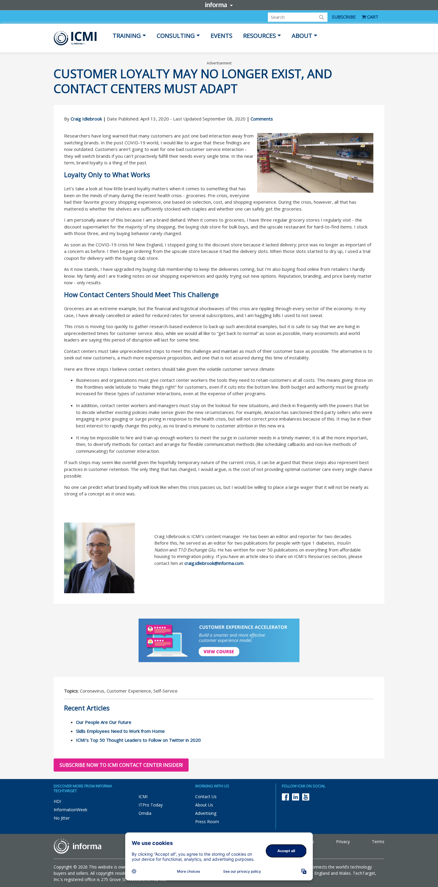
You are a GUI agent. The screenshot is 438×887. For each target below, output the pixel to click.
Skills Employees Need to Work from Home (120, 731)
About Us (204, 805)
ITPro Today (151, 805)
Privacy (343, 841)
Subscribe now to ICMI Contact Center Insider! (121, 765)
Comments (262, 119)
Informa (219, 4)
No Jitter (62, 818)
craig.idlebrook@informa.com (213, 563)
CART (372, 17)
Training (127, 36)
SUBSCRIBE (344, 17)
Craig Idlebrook (86, 119)
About (302, 36)
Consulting (176, 36)
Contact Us (206, 796)
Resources (259, 36)
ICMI (143, 796)
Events (221, 36)
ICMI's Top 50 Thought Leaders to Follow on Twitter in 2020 (138, 740)
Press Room (207, 821)
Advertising (205, 813)
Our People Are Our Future (103, 722)
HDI (57, 801)
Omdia (145, 813)
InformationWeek (70, 809)
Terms (378, 841)
